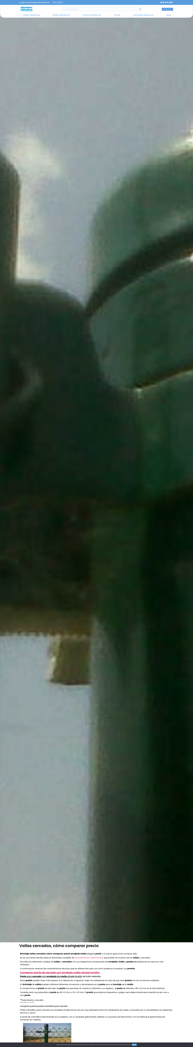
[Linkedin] (165, 2)
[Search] (140, 9)
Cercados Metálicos (143, 15)
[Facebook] (161, 2)
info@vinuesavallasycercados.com (35, 2)
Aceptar (134, 1044)
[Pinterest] (172, 2)
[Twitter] (167, 2)
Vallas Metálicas (31, 15)
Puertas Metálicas (92, 15)
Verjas (117, 15)
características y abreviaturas (89, 957)
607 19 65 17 (58, 2)
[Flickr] (163, 2)
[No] (190, 1044)
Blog (169, 15)
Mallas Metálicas (61, 15)
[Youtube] (170, 2)
